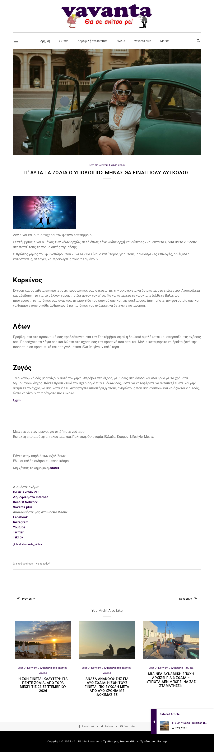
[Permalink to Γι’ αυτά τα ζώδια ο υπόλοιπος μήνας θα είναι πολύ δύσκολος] (107, 154)
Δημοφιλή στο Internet (30, 497)
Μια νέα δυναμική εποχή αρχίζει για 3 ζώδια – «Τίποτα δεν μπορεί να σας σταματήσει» (171, 680)
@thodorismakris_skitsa (27, 544)
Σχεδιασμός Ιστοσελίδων (120, 741)
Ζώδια (43, 672)
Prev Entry (28, 598)
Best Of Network (98, 165)
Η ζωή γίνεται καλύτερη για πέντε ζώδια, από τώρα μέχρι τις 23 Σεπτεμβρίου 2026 (43, 685)
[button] (107, 274)
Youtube (130, 726)
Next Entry (185, 598)
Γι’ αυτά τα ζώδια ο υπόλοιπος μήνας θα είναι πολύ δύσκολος (107, 173)
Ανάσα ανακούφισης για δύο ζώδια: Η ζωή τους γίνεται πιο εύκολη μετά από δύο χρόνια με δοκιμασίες (107, 687)
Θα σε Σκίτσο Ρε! (25, 492)
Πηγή (17, 400)
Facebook (88, 726)
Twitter (109, 726)
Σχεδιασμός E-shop (153, 741)
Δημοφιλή (177, 667)
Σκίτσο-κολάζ (117, 165)
